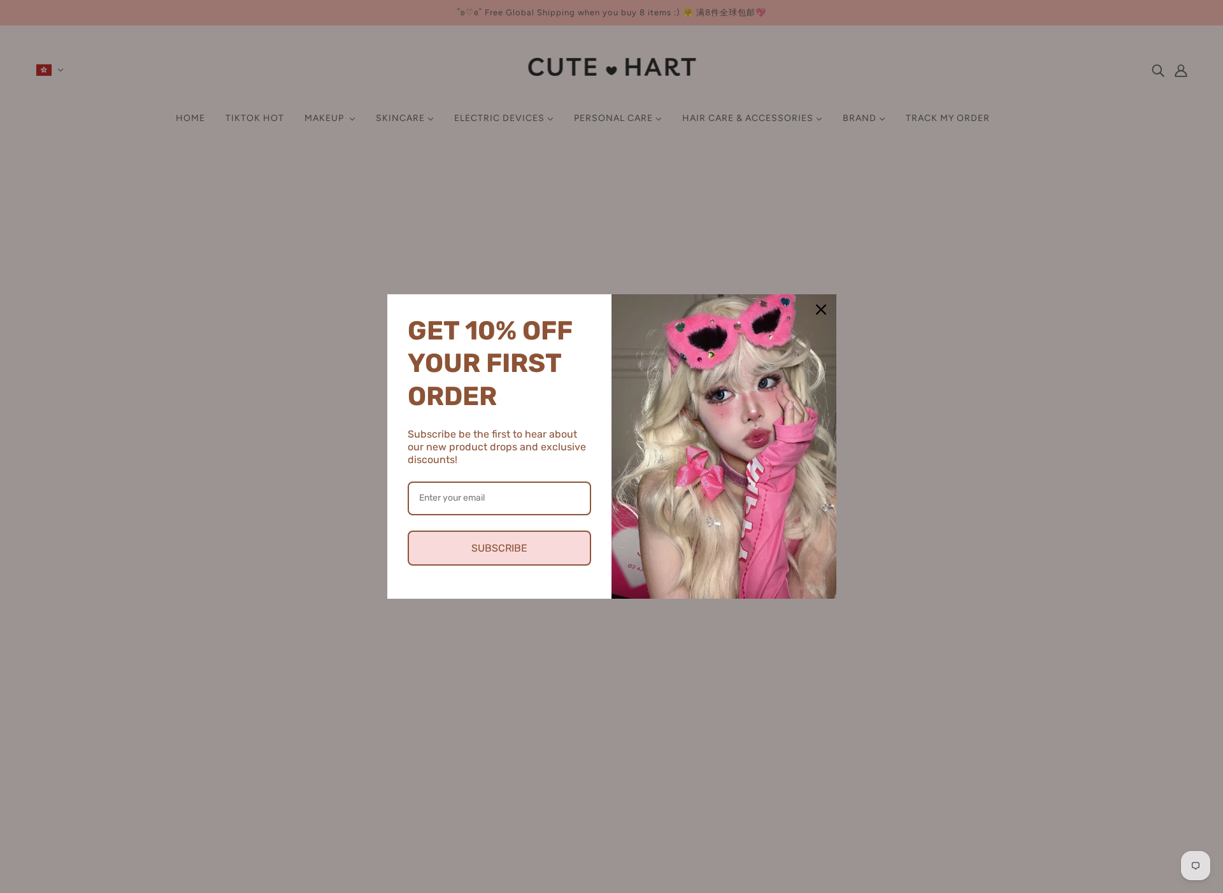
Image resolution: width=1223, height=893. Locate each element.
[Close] (821, 309)
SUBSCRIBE (499, 548)
